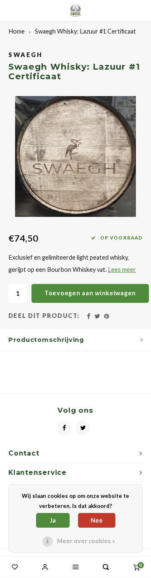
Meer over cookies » (86, 540)
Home (16, 31)
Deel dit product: (44, 315)
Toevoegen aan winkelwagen (90, 293)
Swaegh (25, 54)
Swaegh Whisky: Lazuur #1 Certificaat (85, 31)
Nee (97, 520)
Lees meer (122, 269)
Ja (53, 520)
